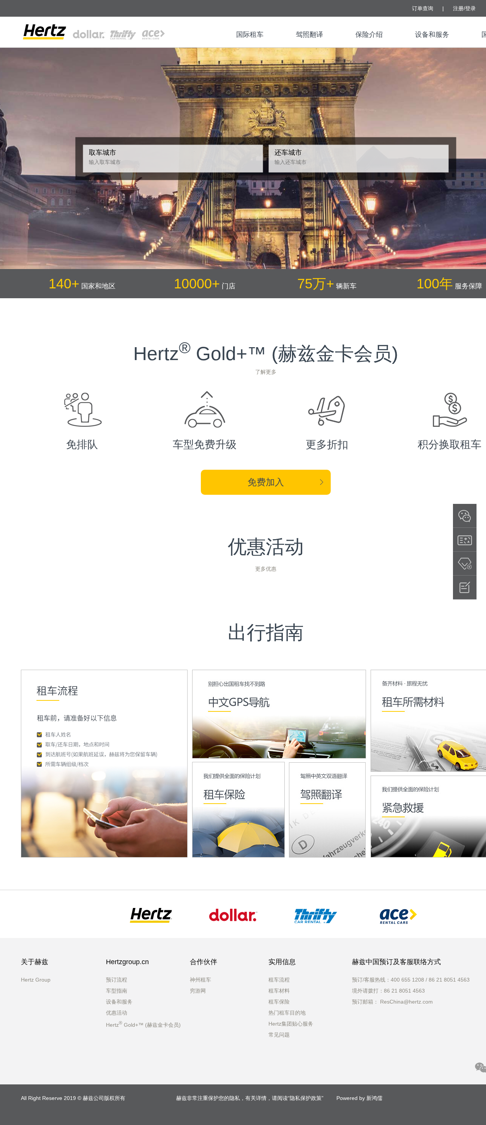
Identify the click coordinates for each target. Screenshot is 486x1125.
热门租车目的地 (287, 1013)
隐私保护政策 (306, 1098)
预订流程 (116, 980)
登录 (470, 8)
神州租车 (200, 980)
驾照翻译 (309, 34)
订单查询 (422, 8)
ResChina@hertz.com (406, 1002)
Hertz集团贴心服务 (290, 1024)
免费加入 (266, 482)
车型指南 (116, 991)
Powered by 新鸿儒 (359, 1098)
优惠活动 (116, 1013)
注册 (458, 8)
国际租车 (250, 34)
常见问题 (279, 1035)
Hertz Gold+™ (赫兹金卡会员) (143, 1025)
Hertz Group (35, 980)
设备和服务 (432, 34)
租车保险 (279, 1002)
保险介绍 (369, 34)
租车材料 (279, 991)
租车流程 (279, 980)
